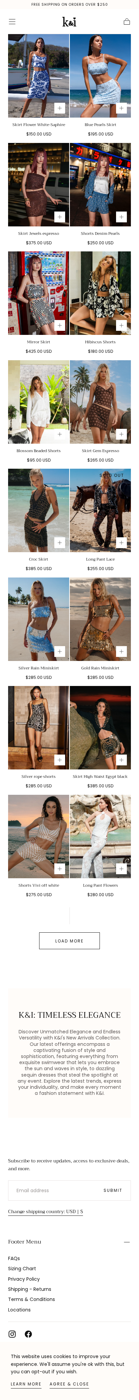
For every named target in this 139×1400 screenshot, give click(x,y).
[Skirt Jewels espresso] (38, 184)
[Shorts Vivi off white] (38, 836)
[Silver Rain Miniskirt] (38, 619)
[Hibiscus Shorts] (100, 293)
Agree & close (69, 1384)
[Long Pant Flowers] (100, 836)
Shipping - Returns (29, 1289)
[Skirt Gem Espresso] (100, 402)
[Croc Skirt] (38, 510)
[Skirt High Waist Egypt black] (100, 727)
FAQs (14, 1258)
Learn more (26, 1384)
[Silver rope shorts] (38, 727)
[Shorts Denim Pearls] (100, 184)
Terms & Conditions (31, 1299)
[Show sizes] (59, 108)
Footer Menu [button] (24, 1242)
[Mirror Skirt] (38, 293)
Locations (19, 1309)
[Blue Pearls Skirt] (100, 76)
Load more (69, 941)
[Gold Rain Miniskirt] (100, 619)
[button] (12, 22)
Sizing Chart (22, 1268)
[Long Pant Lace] (100, 510)
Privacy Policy (24, 1279)
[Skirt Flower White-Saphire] (38, 76)
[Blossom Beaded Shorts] (38, 402)
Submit (113, 1190)
